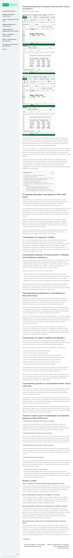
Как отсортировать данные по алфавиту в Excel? (37, 188)
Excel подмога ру (12, 556)
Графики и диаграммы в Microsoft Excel (8, 25)
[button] (51, 173)
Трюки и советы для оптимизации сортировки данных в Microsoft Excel (38, 183)
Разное (4, 49)
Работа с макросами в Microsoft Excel (8, 35)
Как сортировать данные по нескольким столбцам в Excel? (39, 189)
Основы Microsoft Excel (8, 11)
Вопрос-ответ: (27, 185)
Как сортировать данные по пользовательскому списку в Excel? (40, 190)
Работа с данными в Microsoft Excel (10, 20)
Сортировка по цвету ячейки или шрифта (32, 181)
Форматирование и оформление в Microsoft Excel (10, 30)
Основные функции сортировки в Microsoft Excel (34, 175)
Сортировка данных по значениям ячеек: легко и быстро (36, 182)
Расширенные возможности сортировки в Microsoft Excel (36, 179)
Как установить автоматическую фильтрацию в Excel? (38, 186)
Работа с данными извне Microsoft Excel (9, 40)
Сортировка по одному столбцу (30, 176)
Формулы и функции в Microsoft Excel (8, 15)
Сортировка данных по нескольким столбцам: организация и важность (38, 178)
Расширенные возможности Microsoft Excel (10, 45)
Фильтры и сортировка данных (31, 11)
